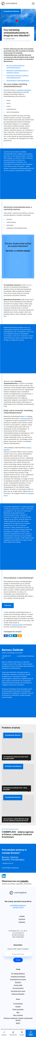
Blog (18, 1012)
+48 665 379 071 (7, 863)
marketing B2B (25, 418)
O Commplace (18, 1003)
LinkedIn (23, 881)
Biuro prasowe (18, 1015)
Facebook (6, 635)
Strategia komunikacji (18, 976)
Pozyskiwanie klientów (11, 11)
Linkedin (15, 635)
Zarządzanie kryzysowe (18, 979)
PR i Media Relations (18, 973)
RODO (18, 1023)
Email (20, 635)
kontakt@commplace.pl (18, 905)
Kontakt (18, 1006)
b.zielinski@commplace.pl (25, 656)
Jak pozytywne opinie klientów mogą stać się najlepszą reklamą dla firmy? (15, 819)
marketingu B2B (17, 625)
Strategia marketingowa (13, 766)
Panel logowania (18, 1009)
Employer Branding (18, 994)
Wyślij (18, 960)
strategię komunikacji (24, 90)
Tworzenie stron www (18, 991)
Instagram (22, 922)
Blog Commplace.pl (9, 3)
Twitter (10, 635)
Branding (18, 982)
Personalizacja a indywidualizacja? (18, 80)
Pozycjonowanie (18, 988)
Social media (18, 985)
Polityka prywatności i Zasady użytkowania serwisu (18, 1019)
